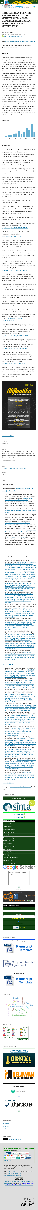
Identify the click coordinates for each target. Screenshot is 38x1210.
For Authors (6, 1126)
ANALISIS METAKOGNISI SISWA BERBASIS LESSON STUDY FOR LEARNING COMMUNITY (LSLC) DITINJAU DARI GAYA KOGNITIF (20, 585)
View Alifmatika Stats (14, 1139)
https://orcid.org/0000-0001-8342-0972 (13, 36)
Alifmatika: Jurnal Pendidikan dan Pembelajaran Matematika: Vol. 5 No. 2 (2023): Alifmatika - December (20, 638)
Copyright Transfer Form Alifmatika (16, 537)
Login (16, 927)
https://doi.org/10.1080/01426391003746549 (15, 228)
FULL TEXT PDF (8, 435)
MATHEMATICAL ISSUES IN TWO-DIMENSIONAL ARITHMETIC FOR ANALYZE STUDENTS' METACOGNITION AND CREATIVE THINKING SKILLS (20, 595)
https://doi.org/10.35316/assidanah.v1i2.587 (15, 348)
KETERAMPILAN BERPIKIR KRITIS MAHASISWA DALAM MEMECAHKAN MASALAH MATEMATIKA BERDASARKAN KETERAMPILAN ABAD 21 (20, 564)
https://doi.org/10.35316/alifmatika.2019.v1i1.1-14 (20, 41)
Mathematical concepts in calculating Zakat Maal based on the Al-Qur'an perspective (20, 643)
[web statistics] (5, 1139)
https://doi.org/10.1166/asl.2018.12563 (13, 363)
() (19, 1052)
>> (13, 783)
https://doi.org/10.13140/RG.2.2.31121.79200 (15, 336)
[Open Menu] (2, 2)
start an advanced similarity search (20, 787)
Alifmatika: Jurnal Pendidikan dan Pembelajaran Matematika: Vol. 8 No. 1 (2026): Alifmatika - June (20, 657)
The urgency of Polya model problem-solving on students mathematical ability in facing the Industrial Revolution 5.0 (20, 622)
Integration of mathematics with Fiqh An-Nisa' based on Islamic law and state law (20, 654)
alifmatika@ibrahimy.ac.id (15, 1173)
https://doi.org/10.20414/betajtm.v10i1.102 (14, 270)
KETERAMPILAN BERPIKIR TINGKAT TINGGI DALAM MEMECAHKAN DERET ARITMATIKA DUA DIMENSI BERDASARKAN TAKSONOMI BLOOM (20, 573)
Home (3, 6)
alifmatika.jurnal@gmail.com (12, 1175)
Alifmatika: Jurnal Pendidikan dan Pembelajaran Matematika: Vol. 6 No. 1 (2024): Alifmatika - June (20, 646)
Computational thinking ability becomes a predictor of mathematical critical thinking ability (20, 706)
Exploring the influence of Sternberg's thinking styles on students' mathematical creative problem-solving (20, 682)
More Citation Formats (9, 460)
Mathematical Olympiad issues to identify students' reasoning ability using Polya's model (20, 635)
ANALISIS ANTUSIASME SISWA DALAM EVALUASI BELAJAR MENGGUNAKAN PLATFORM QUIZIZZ (19, 671)
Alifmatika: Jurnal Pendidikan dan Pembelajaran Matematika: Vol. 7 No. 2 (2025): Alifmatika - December (19, 722)
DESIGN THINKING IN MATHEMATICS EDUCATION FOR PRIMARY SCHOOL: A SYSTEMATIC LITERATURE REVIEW (20, 696)
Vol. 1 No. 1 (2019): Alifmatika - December (12, 7)
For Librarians (6, 1129)
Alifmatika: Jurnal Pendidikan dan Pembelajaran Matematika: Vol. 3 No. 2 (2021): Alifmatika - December (19, 601)
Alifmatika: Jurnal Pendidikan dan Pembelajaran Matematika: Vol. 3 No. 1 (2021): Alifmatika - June (20, 675)
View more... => (8, 1160)
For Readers (6, 1123)
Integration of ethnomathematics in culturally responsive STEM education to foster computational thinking (20, 751)
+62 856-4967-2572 (12, 1171)
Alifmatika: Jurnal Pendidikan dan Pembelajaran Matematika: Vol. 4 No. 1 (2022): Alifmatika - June (20, 615)
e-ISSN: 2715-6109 (17, 815)
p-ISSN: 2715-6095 (17, 817)
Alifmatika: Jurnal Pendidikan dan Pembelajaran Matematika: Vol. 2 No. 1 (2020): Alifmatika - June (20, 568)
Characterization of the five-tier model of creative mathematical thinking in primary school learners (20, 729)
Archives (9, 6)
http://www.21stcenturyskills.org (11, 236)
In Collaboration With (19, 1050)
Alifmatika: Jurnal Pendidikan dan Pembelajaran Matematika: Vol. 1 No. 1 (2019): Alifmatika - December (20, 578)
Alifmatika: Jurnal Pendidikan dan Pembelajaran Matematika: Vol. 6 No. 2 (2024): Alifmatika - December (19, 627)
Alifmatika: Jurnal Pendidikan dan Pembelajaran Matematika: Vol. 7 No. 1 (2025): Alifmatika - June (19, 686)
